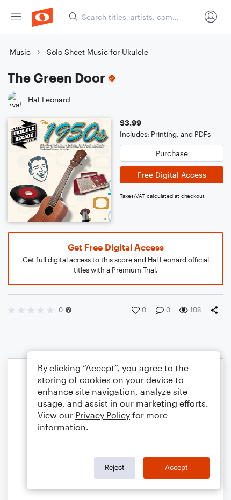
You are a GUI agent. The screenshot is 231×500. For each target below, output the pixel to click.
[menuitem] (16, 17)
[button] (68, 309)
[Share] (216, 310)
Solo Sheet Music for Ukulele (97, 51)
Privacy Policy (102, 415)
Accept (176, 467)
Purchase (172, 153)
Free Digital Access (172, 174)
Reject (115, 467)
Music (20, 51)
